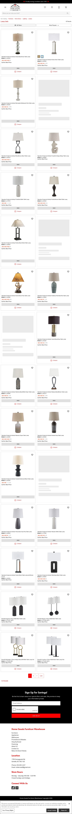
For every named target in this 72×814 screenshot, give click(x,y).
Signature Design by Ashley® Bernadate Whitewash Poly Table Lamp (18, 103)
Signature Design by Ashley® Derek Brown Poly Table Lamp (15, 295)
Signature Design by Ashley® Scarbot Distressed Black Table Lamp (17, 479)
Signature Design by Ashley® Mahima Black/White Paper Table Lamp (18, 392)
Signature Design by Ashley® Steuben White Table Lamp (51, 531)
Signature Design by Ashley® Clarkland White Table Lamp (15, 199)
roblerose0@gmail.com (23, 767)
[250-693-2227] (59, 7)
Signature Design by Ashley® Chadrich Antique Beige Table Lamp (53, 156)
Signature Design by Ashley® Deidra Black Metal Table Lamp (16, 243)
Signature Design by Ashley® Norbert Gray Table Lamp (50, 435)
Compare (19, 71)
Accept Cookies (52, 810)
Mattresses (15, 737)
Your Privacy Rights (7, 810)
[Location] (52, 7)
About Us (15, 746)
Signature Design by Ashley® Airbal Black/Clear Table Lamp (15, 56)
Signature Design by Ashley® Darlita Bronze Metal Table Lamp (52, 199)
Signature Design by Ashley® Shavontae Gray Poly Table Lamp (16, 531)
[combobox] (53, 25)
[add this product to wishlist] (32, 32)
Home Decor (18, 18)
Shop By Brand (16, 742)
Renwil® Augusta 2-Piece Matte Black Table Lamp (13, 618)
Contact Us (15, 749)
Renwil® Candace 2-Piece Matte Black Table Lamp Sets (50, 659)
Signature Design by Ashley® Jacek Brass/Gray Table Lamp (51, 339)
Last (41, 675)
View (18, 68)
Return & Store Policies (19, 751)
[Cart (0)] (66, 7)
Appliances (15, 735)
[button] (5, 7)
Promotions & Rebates (19, 740)
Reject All (64, 810)
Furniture (11, 18)
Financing (15, 744)
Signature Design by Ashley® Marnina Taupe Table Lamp (15, 435)
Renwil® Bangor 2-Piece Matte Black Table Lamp (49, 618)
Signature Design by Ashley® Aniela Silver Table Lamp (50, 59)
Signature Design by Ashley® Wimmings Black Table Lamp (51, 575)
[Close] (69, 804)
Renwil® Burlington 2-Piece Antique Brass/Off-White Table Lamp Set (17, 659)
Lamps (30, 18)
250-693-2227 (20, 765)
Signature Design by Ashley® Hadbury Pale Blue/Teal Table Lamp (53, 295)
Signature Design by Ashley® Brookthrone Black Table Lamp (15, 156)
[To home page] (15, 7)
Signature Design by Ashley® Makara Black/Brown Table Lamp (52, 392)
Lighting (25, 18)
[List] (45, 7)
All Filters (19, 25)
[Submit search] (68, 13)
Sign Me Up (36, 716)
